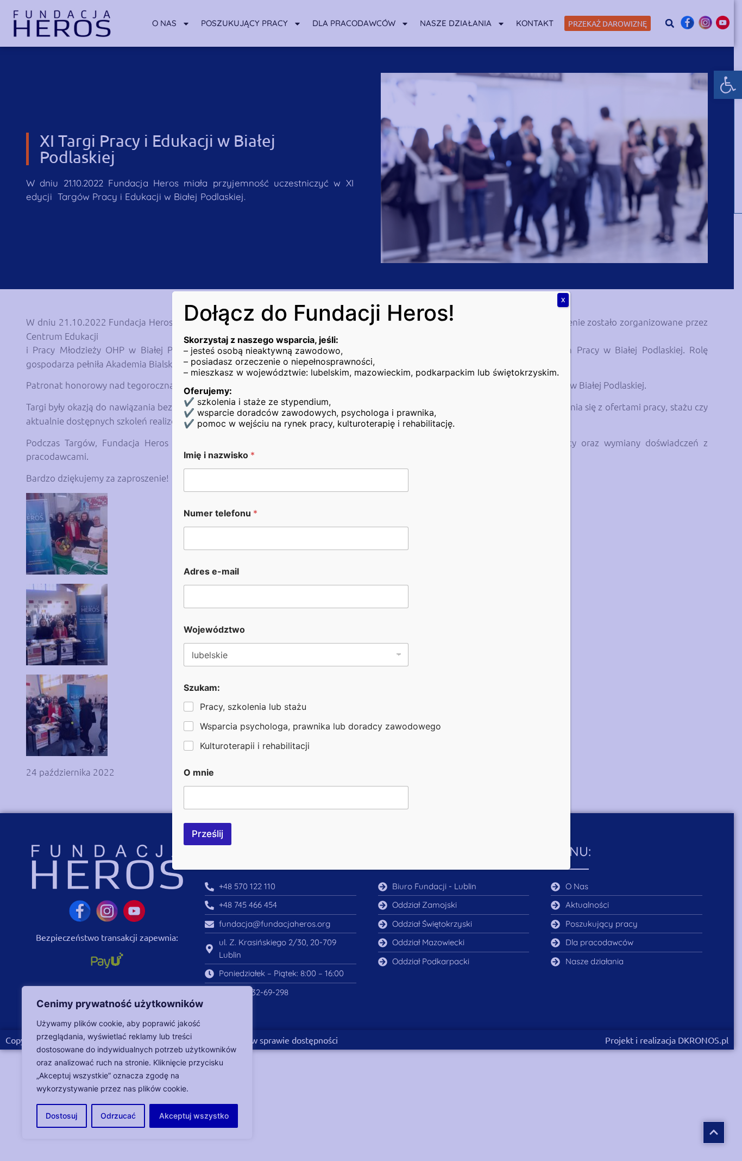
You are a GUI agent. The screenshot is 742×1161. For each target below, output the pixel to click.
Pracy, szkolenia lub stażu (253, 706)
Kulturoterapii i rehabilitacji (255, 745)
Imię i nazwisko (219, 455)
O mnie (199, 772)
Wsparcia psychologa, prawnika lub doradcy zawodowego (320, 726)
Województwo (214, 630)
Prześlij (207, 833)
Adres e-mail (211, 571)
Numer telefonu (220, 513)
